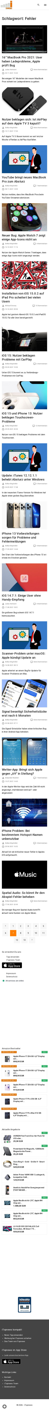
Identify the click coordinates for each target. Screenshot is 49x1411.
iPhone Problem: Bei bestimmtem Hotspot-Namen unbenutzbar (22, 835)
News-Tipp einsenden (13, 1335)
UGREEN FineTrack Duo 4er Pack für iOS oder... (29, 1137)
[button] (4, 1406)
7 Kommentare (42, 186)
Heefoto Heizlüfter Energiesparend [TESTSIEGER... (28, 1189)
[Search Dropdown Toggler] (38, 5)
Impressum (11, 973)
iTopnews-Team (13, 960)
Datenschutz (11, 977)
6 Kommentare (42, 364)
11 (43, 933)
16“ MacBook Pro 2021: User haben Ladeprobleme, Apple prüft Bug (22, 61)
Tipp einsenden (12, 957)
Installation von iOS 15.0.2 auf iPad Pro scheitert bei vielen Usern (23, 297)
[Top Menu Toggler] (45, 5)
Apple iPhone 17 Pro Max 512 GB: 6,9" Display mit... (27, 1114)
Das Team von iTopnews (14, 1341)
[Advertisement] (24, 1015)
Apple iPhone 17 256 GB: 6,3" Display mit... (29, 1057)
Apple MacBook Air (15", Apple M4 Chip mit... (27, 1202)
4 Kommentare (42, 244)
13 (24, 940)
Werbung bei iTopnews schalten (17, 1338)
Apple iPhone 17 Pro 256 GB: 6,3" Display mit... (27, 1100)
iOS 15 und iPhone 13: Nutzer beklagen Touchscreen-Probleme (22, 417)
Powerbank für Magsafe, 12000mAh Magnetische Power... (28, 1150)
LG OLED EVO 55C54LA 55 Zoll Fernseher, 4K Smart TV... (26, 1227)
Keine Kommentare (40, 69)
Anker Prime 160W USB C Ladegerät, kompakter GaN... (29, 1176)
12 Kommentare (41, 426)
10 (36, 933)
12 (17, 940)
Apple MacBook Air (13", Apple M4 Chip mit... (27, 1214)
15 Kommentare (41, 306)
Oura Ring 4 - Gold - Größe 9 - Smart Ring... (29, 1163)
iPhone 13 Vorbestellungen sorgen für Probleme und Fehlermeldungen (20, 537)
